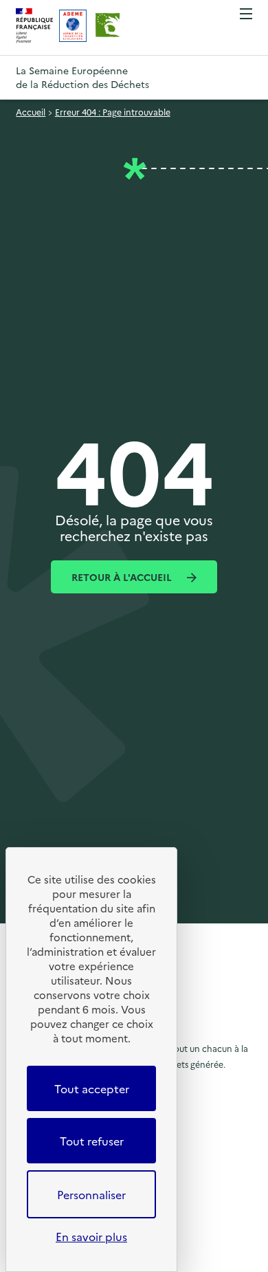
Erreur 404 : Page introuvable (112, 112)
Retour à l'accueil (123, 577)
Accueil (30, 112)
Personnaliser (91, 1194)
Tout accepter (91, 1088)
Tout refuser (92, 1140)
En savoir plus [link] (91, 1236)
